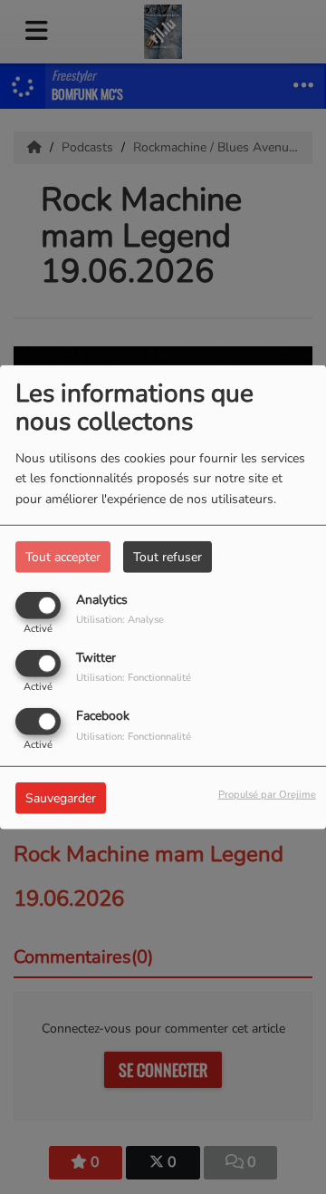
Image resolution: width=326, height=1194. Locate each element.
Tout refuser (167, 556)
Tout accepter (63, 556)
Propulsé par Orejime (267, 794)
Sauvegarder (60, 798)
